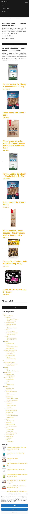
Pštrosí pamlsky (9, 412)
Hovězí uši (9, 403)
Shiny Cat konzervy (11, 334)
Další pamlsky (9, 389)
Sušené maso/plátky (10, 424)
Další (8, 393)
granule (3, 5)
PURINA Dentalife (10, 395)
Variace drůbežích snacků (12, 400)
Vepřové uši (9, 438)
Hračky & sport (7, 372)
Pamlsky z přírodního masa (12, 364)
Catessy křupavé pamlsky (12, 346)
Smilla (7, 336)
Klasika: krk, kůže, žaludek (12, 398)
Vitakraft (7, 439)
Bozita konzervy (10, 384)
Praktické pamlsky (10, 348)
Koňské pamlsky (9, 408)
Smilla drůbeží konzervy (12, 340)
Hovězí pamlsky (9, 402)
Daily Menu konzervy (11, 321)
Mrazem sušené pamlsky (11, 410)
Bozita (7, 383)
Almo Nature (8, 317)
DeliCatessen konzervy (12, 327)
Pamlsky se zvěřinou (10, 414)
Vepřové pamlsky (9, 436)
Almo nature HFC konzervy (13, 319)
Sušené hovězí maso (11, 405)
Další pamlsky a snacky (12, 426)
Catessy (7, 345)
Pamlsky (6, 341)
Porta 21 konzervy (11, 331)
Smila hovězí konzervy (12, 338)
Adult (8, 381)
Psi (3, 360)
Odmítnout (14, 509)
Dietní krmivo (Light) (10, 352)
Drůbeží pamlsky (5, 8)
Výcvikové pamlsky (10, 434)
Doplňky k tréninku (10, 374)
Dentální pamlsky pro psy (11, 391)
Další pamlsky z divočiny (12, 415)
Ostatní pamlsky (10, 429)
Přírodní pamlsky (10, 421)
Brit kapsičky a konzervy (11, 324)
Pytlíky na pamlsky (11, 376)
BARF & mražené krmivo (9, 362)
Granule (6, 367)
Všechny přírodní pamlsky (11, 433)
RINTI (7, 369)
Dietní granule (10, 353)
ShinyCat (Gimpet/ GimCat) (11, 333)
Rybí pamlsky (4, 11)
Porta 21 (7, 329)
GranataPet (8, 326)
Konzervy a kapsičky (8, 315)
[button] (27, 494)
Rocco (7, 419)
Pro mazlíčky (5, 1)
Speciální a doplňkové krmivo (10, 350)
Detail (8, 89)
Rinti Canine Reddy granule (13, 371)
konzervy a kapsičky (11, 358)
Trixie (7, 427)
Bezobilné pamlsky (10, 343)
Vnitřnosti (9, 407)
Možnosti (14, 512)
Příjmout (14, 505)
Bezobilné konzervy (10, 322)
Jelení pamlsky (10, 417)
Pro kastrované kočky (10, 355)
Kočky (4, 314)
